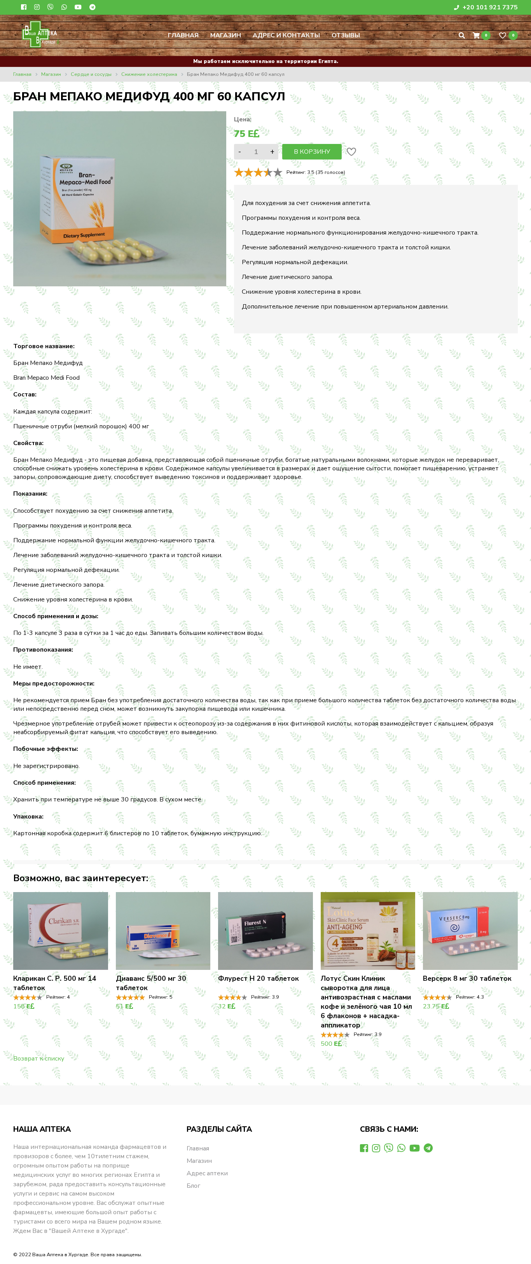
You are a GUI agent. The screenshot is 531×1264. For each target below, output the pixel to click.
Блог (193, 1186)
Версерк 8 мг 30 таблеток (467, 978)
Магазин (225, 35)
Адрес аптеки (207, 1173)
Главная (183, 35)
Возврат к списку (38, 1058)
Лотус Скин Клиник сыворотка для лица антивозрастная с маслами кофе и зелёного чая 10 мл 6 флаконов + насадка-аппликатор (366, 1002)
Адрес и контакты (286, 35)
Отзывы (346, 35)
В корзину (312, 151)
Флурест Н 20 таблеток (258, 978)
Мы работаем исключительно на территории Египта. (265, 61)
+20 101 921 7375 (489, 7)
